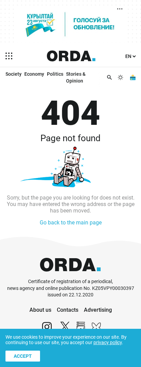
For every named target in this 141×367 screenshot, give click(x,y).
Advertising (98, 310)
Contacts (67, 310)
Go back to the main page (71, 222)
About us (40, 310)
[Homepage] (71, 55)
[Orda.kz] (70, 275)
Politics (55, 74)
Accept (23, 356)
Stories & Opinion (76, 77)
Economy (34, 74)
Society (13, 74)
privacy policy (107, 342)
